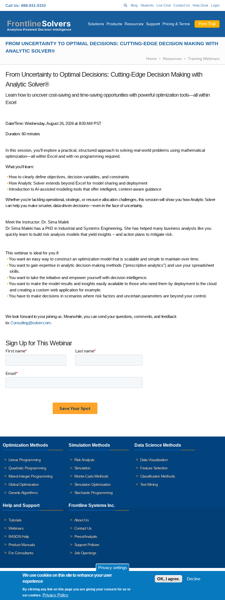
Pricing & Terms (176, 24)
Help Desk (200, 5)
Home (151, 58)
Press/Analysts (85, 536)
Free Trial (207, 23)
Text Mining (149, 484)
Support (153, 24)
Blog (134, 5)
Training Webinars (204, 58)
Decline (193, 578)
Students (147, 5)
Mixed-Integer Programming (31, 476)
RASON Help (19, 536)
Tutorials (15, 520)
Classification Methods (157, 476)
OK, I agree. (168, 578)
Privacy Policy (55, 595)
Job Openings (85, 553)
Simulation (82, 468)
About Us (81, 520)
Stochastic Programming (93, 492)
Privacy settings (112, 567)
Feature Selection (154, 468)
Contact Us (181, 5)
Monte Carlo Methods (91, 476)
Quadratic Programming (27, 468)
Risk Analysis (84, 460)
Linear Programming (25, 460)
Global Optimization (24, 484)
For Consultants (21, 553)
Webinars (16, 528)
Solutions (96, 24)
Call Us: (12, 5)
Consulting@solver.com (30, 322)
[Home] (39, 25)
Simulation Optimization (92, 484)
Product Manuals (22, 544)
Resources (134, 24)
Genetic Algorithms (23, 492)
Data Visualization (154, 460)
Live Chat (163, 5)
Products (114, 24)
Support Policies (86, 544)
